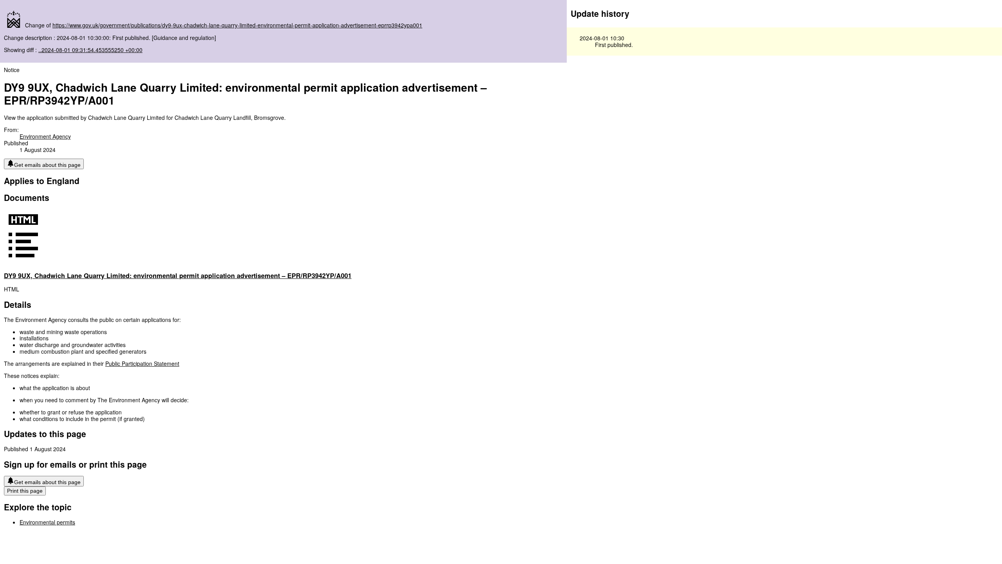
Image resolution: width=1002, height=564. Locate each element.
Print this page (25, 491)
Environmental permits (47, 522)
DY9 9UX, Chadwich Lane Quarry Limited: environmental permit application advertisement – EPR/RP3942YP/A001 (177, 275)
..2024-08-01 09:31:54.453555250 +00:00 (90, 50)
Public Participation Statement (142, 363)
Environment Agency (45, 136)
